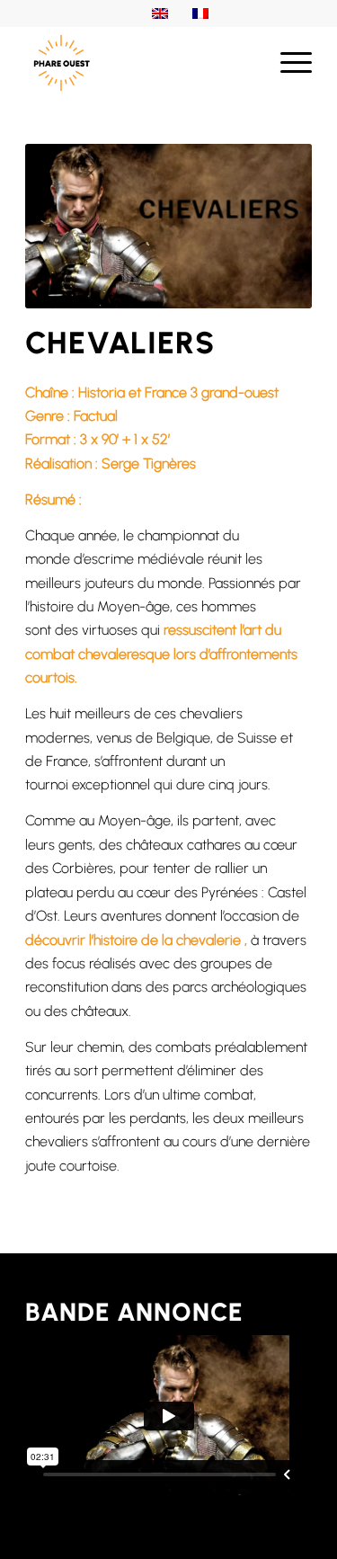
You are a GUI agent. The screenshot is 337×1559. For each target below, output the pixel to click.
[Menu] (287, 63)
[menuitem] (287, 63)
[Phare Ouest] (139, 63)
